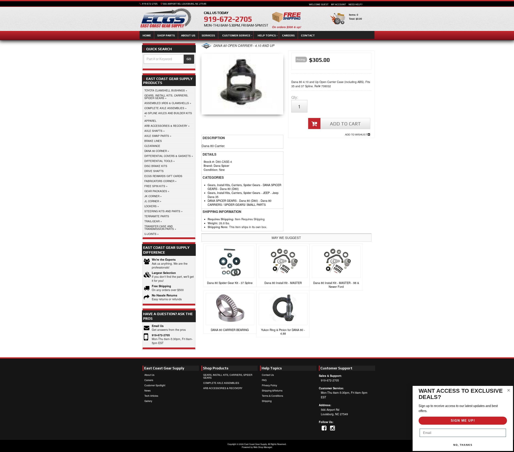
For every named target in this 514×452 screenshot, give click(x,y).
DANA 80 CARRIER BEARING (230, 330)
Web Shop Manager (262, 447)
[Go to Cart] (337, 26)
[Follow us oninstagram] (332, 428)
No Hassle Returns (164, 295)
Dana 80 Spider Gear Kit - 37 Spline (230, 283)
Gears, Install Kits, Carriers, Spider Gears (234, 185)
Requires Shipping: (221, 219)
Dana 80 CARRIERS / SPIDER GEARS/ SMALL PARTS (239, 203)
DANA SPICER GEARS (222, 201)
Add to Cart (345, 123)
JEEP (266, 193)
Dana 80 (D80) (229, 189)
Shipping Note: (218, 227)
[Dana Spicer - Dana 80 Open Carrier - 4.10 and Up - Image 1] (242, 85)
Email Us (158, 326)
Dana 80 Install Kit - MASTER (283, 283)
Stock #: (210, 162)
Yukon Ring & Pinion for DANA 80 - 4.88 (283, 331)
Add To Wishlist (356, 134)
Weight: (213, 223)
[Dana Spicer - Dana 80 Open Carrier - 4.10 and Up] (206, 47)
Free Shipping (161, 286)
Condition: (211, 170)
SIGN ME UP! (463, 420)
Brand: (208, 166)
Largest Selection (164, 273)
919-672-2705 (161, 335)
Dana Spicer (221, 166)
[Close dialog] (508, 390)
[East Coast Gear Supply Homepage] (165, 19)
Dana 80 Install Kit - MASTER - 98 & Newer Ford (336, 284)
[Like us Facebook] (324, 428)
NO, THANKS (462, 445)
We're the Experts (164, 259)
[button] (169, 59)
